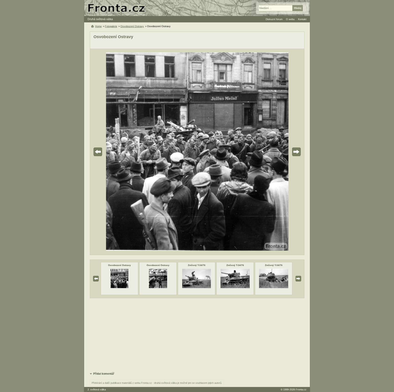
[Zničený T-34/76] (196, 287)
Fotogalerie (111, 26)
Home (98, 26)
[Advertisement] (197, 335)
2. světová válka (97, 389)
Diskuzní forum (274, 19)
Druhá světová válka (100, 19)
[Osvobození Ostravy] (120, 287)
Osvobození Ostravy (119, 265)
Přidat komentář (103, 373)
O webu (290, 19)
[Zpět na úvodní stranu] (118, 8)
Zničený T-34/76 (196, 265)
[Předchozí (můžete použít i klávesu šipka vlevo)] (110, 152)
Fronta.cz (301, 389)
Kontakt (302, 19)
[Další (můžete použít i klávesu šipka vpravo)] (284, 152)
